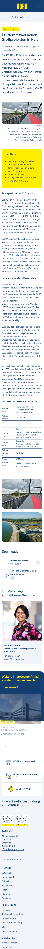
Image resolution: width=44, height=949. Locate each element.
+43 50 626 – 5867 (12, 656)
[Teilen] (35, 17)
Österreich (6, 873)
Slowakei (6, 894)
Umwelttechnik (9, 918)
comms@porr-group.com (14, 659)
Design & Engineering (12, 922)
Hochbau (6, 910)
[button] (4, 6)
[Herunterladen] (29, 17)
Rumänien (6, 898)
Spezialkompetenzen (11, 931)
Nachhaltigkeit (8, 947)
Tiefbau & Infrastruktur (12, 914)
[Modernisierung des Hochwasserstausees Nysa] (22, 527)
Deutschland (8, 877)
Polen (4, 889)
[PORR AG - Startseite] (22, 6)
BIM (4, 926)
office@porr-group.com (13, 849)
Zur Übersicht (17, 17)
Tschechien (7, 885)
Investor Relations (10, 942)
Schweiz (6, 881)
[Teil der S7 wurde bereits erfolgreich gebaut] (22, 494)
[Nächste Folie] (39, 746)
